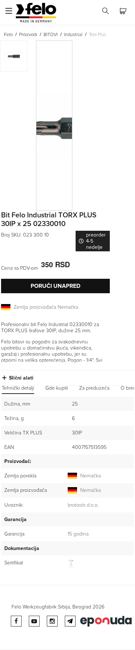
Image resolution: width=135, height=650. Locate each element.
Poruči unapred (55, 286)
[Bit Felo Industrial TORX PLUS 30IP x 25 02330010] (65, 125)
